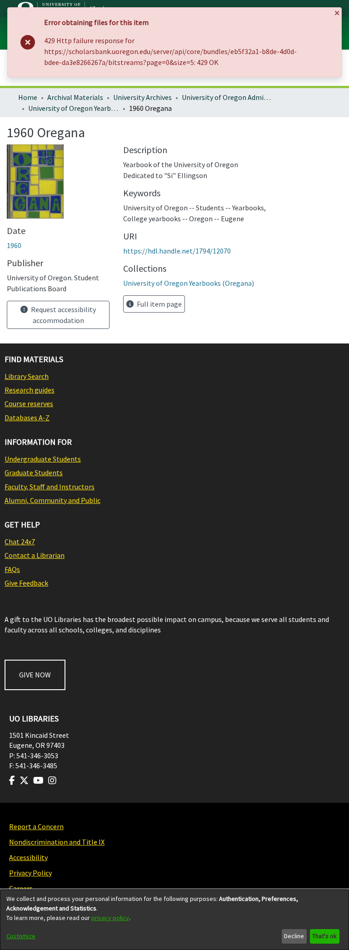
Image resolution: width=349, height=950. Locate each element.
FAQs (12, 569)
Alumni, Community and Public (52, 500)
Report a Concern (36, 826)
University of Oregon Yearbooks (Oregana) (73, 108)
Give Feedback (26, 582)
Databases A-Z (27, 417)
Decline (294, 936)
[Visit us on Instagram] (52, 781)
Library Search (27, 376)
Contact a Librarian (35, 555)
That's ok (324, 936)
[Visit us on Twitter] (24, 781)
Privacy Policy (30, 872)
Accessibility (28, 857)
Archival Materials (75, 97)
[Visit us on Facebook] (12, 781)
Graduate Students (34, 472)
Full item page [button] (158, 303)
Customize (20, 936)
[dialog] (174, 920)
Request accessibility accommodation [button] (63, 315)
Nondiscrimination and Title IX (57, 841)
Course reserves (29, 403)
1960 (14, 245)
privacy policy (110, 918)
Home (27, 97)
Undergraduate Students (43, 458)
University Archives (142, 97)
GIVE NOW (35, 674)
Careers (21, 888)
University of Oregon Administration (227, 97)
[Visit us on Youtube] (38, 781)
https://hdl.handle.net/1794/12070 (177, 250)
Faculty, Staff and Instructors (50, 486)
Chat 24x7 (20, 541)
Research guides (30, 389)
